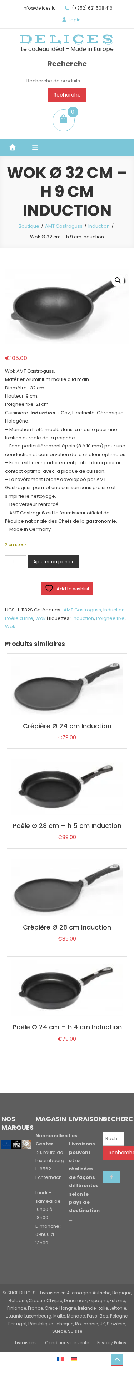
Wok (40, 618)
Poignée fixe (110, 618)
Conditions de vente (67, 1343)
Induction (99, 226)
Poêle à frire (19, 618)
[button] (117, 280)
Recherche (67, 94)
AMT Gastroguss (64, 226)
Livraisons (26, 1343)
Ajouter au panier (53, 561)
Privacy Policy (111, 1343)
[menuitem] (60, 1359)
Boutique (29, 226)
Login (75, 20)
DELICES (67, 39)
